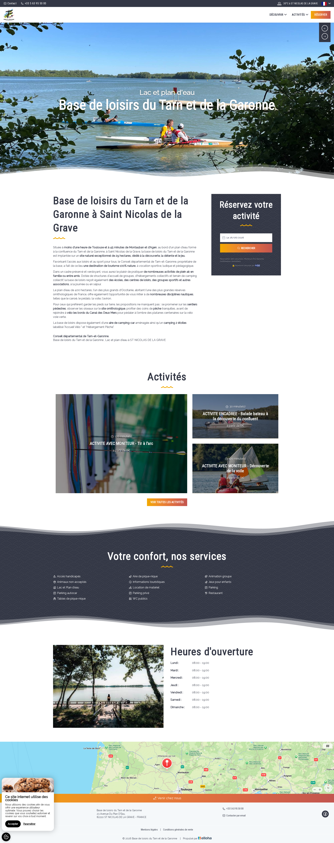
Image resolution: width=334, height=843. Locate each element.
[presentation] (325, 28)
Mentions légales (149, 829)
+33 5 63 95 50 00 (235, 808)
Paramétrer (29, 823)
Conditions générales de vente (178, 829)
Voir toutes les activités (167, 502)
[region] (28, 804)
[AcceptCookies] (6, 837)
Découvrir (276, 14)
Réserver (320, 14)
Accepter (13, 823)
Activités (298, 14)
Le (227, 237)
